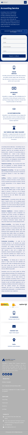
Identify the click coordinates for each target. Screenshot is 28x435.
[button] (14, 31)
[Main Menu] (25, 2)
